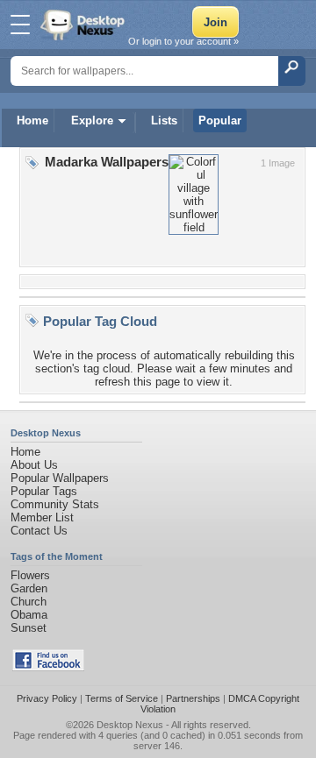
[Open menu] (20, 24)
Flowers (30, 575)
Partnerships (193, 698)
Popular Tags (44, 491)
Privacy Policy (47, 698)
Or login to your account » (183, 41)
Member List (42, 517)
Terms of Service (121, 698)
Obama (29, 614)
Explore (92, 120)
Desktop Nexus (130, 724)
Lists (164, 120)
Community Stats (55, 504)
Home (32, 120)
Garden (29, 588)
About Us (34, 464)
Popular (219, 120)
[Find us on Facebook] (48, 667)
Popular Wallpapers (60, 478)
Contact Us (39, 530)
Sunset (29, 627)
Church (29, 601)
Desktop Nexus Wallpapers (84, 24)
